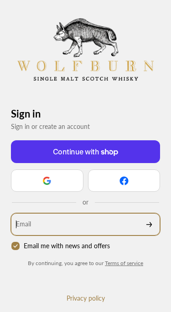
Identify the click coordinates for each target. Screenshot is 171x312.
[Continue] (149, 224)
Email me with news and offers (67, 246)
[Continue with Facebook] (124, 180)
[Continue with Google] (47, 180)
